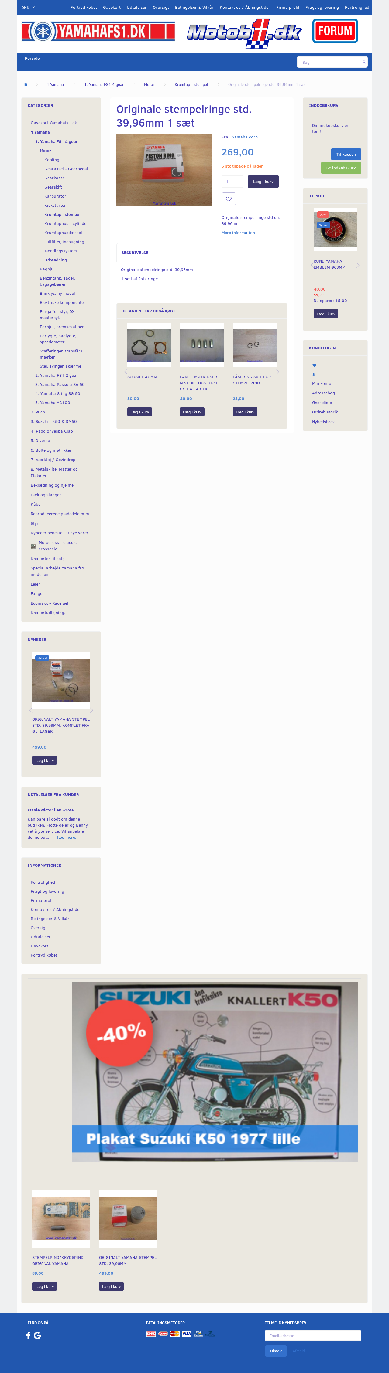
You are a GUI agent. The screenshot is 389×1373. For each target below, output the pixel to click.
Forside (32, 58)
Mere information (238, 232)
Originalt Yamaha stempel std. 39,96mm (128, 1260)
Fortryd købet (84, 7)
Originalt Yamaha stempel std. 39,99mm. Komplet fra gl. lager (61, 725)
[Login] (335, 374)
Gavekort (112, 7)
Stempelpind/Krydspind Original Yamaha (58, 1260)
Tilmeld (276, 1351)
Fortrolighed (357, 7)
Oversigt (161, 7)
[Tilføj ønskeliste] (229, 198)
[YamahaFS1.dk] (98, 30)
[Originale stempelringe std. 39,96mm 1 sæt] (164, 170)
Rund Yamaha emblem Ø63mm (330, 264)
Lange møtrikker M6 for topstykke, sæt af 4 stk (200, 383)
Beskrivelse (134, 252)
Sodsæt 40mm (142, 376)
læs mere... (68, 837)
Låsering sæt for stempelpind (252, 380)
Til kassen (346, 154)
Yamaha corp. (245, 137)
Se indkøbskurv (341, 168)
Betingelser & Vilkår (194, 7)
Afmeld (299, 1351)
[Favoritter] (335, 364)
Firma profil (287, 7)
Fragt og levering (322, 7)
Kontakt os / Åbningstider (245, 7)
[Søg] (364, 62)
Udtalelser (137, 7)
